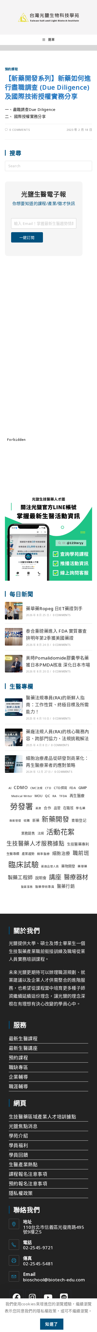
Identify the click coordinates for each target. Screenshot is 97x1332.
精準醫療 (43, 854)
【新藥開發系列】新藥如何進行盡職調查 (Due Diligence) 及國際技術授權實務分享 (48, 87)
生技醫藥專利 (78, 844)
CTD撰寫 (60, 788)
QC (47, 795)
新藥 (35, 820)
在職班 (68, 808)
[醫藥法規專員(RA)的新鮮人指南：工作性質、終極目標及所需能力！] (14, 707)
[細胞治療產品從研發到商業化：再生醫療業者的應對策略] (14, 764)
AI (10, 788)
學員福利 (18, 1145)
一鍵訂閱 (27, 237)
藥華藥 (82, 866)
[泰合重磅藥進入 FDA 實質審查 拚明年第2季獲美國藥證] (14, 637)
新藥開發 (55, 819)
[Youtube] (48, 1297)
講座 (55, 877)
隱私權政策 (21, 1193)
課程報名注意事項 (28, 1174)
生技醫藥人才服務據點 (35, 843)
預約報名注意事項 (28, 1183)
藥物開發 (68, 866)
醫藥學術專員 (44, 887)
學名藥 (80, 808)
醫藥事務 (27, 887)
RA (55, 796)
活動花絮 (60, 832)
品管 (57, 808)
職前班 (81, 853)
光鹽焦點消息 (23, 1126)
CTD (48, 788)
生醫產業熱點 (23, 1164)
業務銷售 (28, 833)
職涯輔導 (18, 1086)
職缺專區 (18, 1067)
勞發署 (21, 806)
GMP (82, 787)
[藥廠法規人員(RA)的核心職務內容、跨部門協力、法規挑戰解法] (14, 737)
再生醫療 (77, 795)
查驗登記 (78, 820)
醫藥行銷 (66, 886)
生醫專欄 (12, 854)
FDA (73, 788)
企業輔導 (18, 1077)
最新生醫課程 (23, 1038)
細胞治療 (61, 853)
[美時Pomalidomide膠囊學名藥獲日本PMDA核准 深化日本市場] (14, 663)
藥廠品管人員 (50, 866)
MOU (39, 796)
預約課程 (11, 69)
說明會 (40, 877)
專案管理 (15, 820)
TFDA (63, 796)
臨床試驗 (23, 864)
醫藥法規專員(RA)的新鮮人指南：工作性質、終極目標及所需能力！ (57, 705)
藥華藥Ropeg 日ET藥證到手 (54, 608)
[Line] (64, 1297)
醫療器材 (76, 877)
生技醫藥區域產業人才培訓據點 (42, 1117)
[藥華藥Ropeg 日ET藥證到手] (14, 610)
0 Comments (19, 130)
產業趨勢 (28, 854)
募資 (38, 808)
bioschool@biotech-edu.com (54, 1280)
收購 (27, 820)
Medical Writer (21, 796)
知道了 (51, 1324)
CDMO (21, 787)
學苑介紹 (18, 1136)
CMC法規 (36, 788)
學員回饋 (18, 1155)
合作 (47, 807)
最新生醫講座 (23, 1048)
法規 (41, 833)
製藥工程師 (20, 877)
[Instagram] (32, 1297)
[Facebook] (17, 1297)
